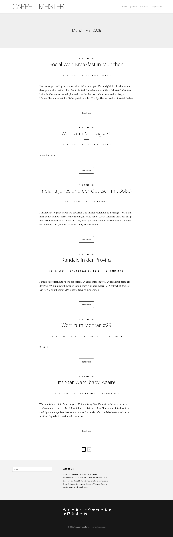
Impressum (157, 6)
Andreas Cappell (99, 75)
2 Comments (115, 271)
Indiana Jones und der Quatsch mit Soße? (86, 190)
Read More (86, 113)
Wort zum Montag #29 (86, 325)
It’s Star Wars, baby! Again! (86, 382)
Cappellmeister (81, 527)
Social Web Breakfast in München (86, 64)
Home (124, 6)
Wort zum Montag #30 (86, 133)
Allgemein (86, 59)
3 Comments (111, 393)
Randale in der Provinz (87, 259)
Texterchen (99, 202)
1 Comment (114, 336)
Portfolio (144, 6)
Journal (133, 6)
